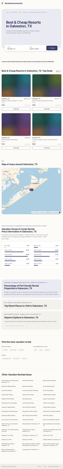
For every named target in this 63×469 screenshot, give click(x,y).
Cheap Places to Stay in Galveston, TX (28, 430)
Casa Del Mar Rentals (28, 403)
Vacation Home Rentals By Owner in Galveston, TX (52, 430)
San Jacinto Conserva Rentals (10, 419)
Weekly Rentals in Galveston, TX (31, 423)
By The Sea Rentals (48, 390)
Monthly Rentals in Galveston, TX (52, 439)
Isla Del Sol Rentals (7, 390)
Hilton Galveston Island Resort (10, 139)
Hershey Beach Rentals (49, 407)
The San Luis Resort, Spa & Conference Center (44, 139)
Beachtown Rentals (27, 386)
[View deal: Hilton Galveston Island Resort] (16, 124)
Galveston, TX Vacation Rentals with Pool (10, 430)
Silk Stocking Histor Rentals (29, 415)
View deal (16, 109)
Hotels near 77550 (27, 439)
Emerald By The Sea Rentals (9, 403)
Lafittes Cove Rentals (49, 403)
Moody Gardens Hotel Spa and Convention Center (45, 100)
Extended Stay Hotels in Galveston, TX (8, 444)
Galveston (25, 12)
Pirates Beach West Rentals (29, 411)
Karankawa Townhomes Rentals (51, 411)
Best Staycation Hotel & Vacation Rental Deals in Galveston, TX (31, 444)
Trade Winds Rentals (28, 419)
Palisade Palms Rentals (8, 398)
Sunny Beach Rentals (48, 386)
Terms (44, 466)
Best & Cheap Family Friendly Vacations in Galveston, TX (51, 444)
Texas (20, 12)
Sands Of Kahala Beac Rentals (51, 419)
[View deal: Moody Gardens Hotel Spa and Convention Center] (46, 85)
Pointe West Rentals (27, 380)
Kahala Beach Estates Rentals (10, 411)
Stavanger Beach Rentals (8, 415)
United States (14, 12)
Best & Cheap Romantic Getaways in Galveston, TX (9, 450)
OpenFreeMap (35, 212)
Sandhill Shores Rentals (49, 394)
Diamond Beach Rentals (49, 380)
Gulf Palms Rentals (48, 415)
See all (58, 71)
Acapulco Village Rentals (8, 407)
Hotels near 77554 (7, 439)
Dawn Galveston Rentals (29, 407)
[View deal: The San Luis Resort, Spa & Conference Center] (46, 124)
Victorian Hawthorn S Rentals (30, 390)
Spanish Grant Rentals (49, 398)
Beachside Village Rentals (9, 386)
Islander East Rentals (28, 394)
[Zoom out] (59, 172)
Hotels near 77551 (48, 435)
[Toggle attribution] (59, 212)
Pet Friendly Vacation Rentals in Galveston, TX (10, 381)
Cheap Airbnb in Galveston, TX (30, 449)
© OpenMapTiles (42, 212)
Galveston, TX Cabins (7, 435)
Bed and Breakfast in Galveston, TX (51, 424)
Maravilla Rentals (27, 398)
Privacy (39, 466)
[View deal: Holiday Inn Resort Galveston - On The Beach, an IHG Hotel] (16, 85)
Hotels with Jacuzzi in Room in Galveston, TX (10, 424)
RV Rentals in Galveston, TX (29, 435)
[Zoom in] (59, 170)
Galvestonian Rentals (7, 394)
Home (7, 12)
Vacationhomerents (13, 3)
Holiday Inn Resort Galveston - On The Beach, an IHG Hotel (17, 100)
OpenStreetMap (54, 212)
